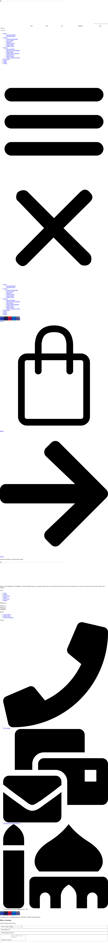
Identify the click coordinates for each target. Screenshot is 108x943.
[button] (54, 174)
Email (1, 607)
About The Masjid (10, 35)
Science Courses (10, 43)
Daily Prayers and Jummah (13, 50)
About (4, 33)
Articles (5, 60)
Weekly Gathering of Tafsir (13, 57)
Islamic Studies (10, 44)
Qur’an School (10, 40)
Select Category (5, 926)
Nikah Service (9, 52)
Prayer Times (6, 59)
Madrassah (9, 42)
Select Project (4, 929)
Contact (5, 63)
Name (1, 605)
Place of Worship (10, 49)
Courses (5, 37)
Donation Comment (6, 940)
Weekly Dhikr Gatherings (12, 53)
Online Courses (10, 46)
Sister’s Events (10, 56)
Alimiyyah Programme (12, 39)
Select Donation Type (6, 932)
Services (5, 47)
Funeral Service (10, 54)
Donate (5, 62)
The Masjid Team (10, 36)
